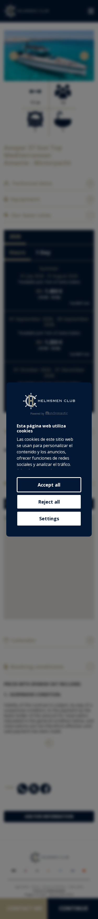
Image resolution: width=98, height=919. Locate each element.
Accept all (49, 485)
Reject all (49, 502)
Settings (49, 518)
